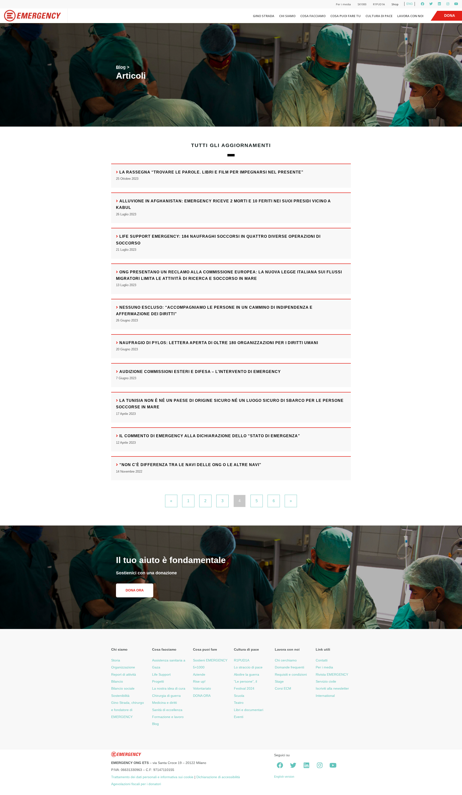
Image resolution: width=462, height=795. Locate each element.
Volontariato (202, 688)
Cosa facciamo (313, 16)
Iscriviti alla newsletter (332, 688)
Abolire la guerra (246, 674)
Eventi (238, 717)
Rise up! (199, 681)
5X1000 (362, 4)
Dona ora (135, 590)
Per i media (343, 4)
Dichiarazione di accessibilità (218, 777)
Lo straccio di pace (248, 667)
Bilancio (117, 681)
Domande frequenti (289, 667)
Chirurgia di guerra (166, 696)
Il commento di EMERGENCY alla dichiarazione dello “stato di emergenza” (209, 436)
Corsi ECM (283, 688)
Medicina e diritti (164, 703)
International (325, 696)
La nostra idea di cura (168, 688)
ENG (409, 4)
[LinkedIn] (439, 4)
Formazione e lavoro (168, 717)
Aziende (199, 674)
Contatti (321, 660)
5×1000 (199, 667)
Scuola (239, 696)
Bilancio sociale (123, 688)
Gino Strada (263, 16)
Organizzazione (123, 667)
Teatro (239, 703)
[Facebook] (422, 4)
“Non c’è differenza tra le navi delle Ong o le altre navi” (190, 465)
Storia (115, 660)
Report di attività (123, 674)
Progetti (158, 681)
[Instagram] (448, 4)
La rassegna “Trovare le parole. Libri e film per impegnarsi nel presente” (211, 172)
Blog (121, 67)
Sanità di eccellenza (167, 710)
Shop (394, 4)
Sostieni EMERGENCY (210, 660)
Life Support (161, 674)
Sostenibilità (120, 696)
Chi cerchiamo (286, 660)
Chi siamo (287, 16)
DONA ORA (202, 696)
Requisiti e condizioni (291, 674)
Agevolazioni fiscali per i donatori (136, 784)
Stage (279, 681)
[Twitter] (431, 4)
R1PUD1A (379, 4)
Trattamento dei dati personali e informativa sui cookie (152, 777)
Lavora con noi (410, 16)
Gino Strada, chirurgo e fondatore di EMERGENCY (127, 710)
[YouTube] (456, 4)
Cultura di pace (379, 16)
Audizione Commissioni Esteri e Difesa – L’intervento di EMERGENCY (200, 372)
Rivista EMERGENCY (332, 674)
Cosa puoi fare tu (345, 16)
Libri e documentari (248, 710)
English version (284, 776)
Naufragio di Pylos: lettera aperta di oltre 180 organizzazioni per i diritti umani (218, 343)
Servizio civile (326, 681)
